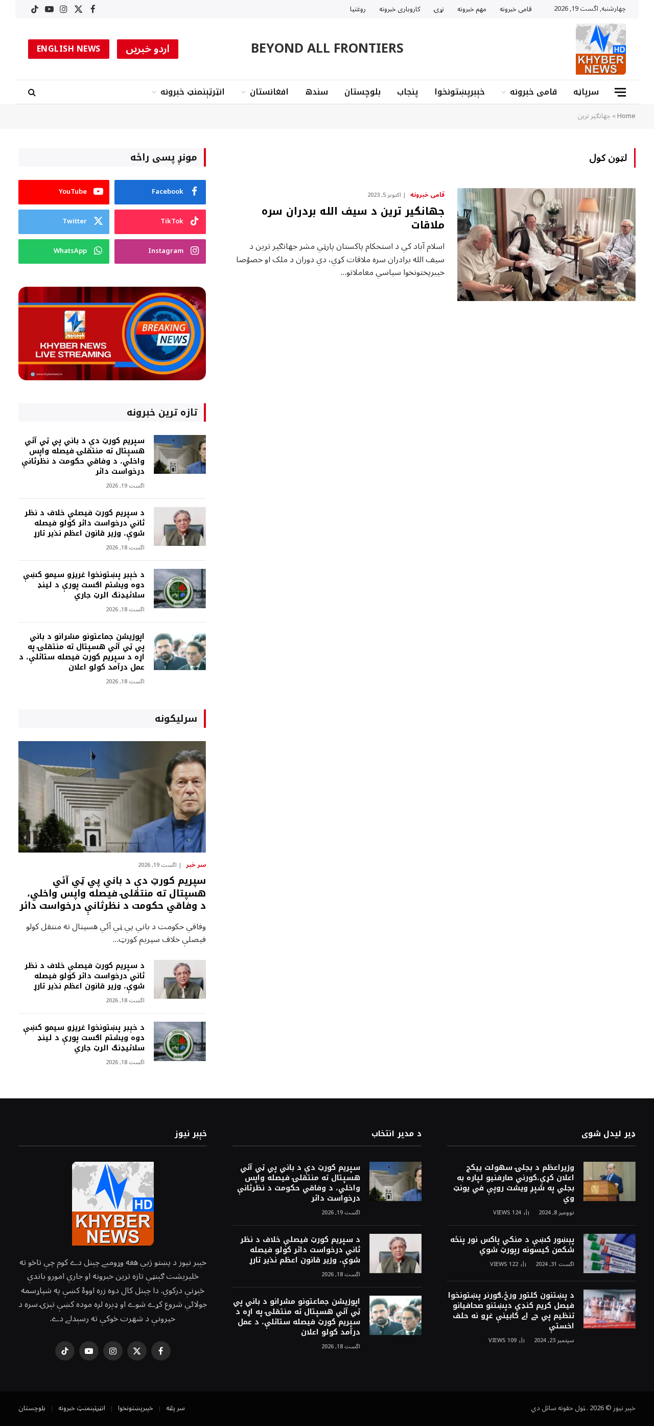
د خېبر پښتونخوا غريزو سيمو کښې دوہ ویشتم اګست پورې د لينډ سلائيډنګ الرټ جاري (84, 585)
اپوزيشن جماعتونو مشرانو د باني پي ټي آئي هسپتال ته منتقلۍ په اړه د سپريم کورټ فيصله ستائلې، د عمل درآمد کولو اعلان (82, 652)
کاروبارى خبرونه (400, 9)
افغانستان (269, 92)
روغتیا (358, 9)
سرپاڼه (586, 92)
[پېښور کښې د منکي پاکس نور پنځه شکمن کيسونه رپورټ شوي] (609, 1253)
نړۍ (439, 9)
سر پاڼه (175, 1408)
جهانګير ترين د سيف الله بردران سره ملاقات (353, 218)
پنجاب (407, 92)
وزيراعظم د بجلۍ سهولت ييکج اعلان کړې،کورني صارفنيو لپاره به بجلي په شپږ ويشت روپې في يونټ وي (513, 1183)
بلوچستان (362, 92)
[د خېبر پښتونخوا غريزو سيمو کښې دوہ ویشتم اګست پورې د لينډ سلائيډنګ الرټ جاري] (180, 588)
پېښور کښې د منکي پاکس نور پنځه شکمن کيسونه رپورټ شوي (512, 1245)
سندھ (316, 92)
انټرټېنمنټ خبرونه (192, 92)
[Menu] (620, 92)
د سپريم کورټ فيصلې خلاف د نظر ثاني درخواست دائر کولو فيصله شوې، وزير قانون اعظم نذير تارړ (85, 523)
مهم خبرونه (471, 9)
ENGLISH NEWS (69, 49)
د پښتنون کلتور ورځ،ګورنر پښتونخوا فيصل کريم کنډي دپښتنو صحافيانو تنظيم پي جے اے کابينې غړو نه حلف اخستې (511, 1311)
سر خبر (196, 865)
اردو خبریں (148, 49)
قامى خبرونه (516, 9)
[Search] (33, 92)
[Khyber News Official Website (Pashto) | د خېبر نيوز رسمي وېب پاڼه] (601, 49)
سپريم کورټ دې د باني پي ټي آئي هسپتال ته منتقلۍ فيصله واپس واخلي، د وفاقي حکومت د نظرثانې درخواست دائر (83, 456)
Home (626, 116)
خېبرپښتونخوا (459, 92)
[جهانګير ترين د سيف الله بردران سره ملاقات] (546, 245)
